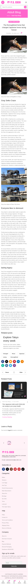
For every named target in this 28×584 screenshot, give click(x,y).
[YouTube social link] (15, 469)
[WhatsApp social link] (2, 365)
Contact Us (4, 517)
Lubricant (4, 504)
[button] (3, 442)
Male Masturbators (6, 490)
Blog (3, 541)
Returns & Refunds (6, 528)
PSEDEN (8, 33)
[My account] (26, 2)
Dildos (3, 477)
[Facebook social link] (2, 361)
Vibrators (4, 480)
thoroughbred (14, 357)
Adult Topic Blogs (16, 15)
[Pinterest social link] (14, 361)
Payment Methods (6, 544)
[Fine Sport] (19, 443)
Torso (3, 501)
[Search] (25, 7)
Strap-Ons (4, 493)
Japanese (21, 353)
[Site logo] (14, 2)
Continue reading (7, 417)
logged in (10, 430)
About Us (4, 536)
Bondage (4, 496)
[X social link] (6, 361)
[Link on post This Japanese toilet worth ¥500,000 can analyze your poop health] (14, 390)
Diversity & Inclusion (7, 538)
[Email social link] (10, 361)
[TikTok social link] (22, 469)
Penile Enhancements (7, 488)
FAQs (3, 514)
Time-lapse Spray (6, 506)
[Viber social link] (14, 365)
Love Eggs (4, 482)
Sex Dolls (4, 498)
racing (5, 357)
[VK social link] (6, 365)
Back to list (14, 372)
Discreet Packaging (6, 546)
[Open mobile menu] (2, 2)
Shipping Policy (5, 525)
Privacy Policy (5, 522)
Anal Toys (4, 485)
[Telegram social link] (10, 365)
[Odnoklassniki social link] (22, 361)
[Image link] (8, 452)
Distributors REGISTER (7, 549)
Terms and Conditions (7, 520)
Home (8, 15)
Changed (5, 353)
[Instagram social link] (11, 469)
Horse (13, 353)
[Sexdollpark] (9, 443)
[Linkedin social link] (18, 361)
